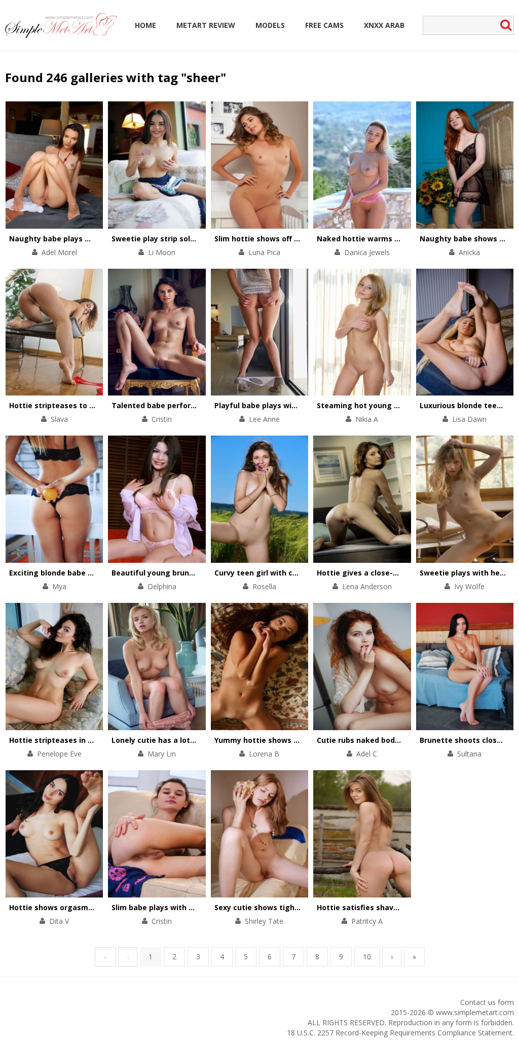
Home (145, 25)
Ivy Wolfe (469, 586)
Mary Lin (161, 754)
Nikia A (366, 419)
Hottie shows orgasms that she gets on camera (97, 907)
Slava (59, 419)
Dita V (59, 921)
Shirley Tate (264, 921)
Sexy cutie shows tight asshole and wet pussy (299, 907)
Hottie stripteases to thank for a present (85, 405)
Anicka (469, 252)
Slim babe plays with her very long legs (183, 907)
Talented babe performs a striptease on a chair (199, 405)
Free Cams (324, 25)
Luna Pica (264, 252)
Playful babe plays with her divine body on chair (301, 405)
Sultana (469, 754)
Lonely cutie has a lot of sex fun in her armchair (199, 740)
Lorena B (264, 754)
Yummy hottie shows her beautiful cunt (287, 740)
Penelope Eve (59, 754)
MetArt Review (205, 25)
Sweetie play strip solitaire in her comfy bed (193, 238)
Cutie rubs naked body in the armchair (387, 740)
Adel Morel (59, 252)
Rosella (264, 586)
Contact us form (487, 1002)
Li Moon (161, 252)
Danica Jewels (367, 252)
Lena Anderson (367, 586)
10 (367, 956)
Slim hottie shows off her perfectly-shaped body (303, 238)
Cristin (162, 419)
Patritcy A (367, 921)
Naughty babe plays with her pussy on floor (89, 238)
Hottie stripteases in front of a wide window (91, 740)
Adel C (366, 754)
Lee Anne (264, 419)
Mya (59, 586)
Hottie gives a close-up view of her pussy (392, 573)
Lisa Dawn (469, 419)
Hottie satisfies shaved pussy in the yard (392, 907)
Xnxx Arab (384, 25)
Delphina (161, 586)
